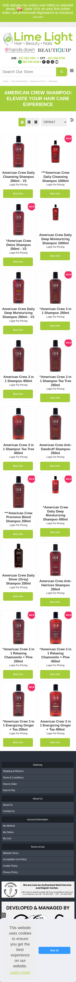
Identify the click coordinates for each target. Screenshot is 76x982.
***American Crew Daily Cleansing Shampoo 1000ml (55, 177)
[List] (28, 122)
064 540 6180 (31, 61)
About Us (8, 805)
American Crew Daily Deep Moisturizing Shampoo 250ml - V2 (18, 313)
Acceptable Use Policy (15, 859)
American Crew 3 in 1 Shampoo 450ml (18, 379)
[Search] (61, 71)
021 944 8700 (56, 58)
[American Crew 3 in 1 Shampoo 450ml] (18, 356)
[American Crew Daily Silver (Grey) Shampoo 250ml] (18, 556)
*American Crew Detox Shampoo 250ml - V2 (18, 245)
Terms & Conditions (13, 777)
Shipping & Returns (13, 771)
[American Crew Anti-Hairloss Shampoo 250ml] (55, 560)
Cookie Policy (10, 865)
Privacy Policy (10, 872)
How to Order (10, 784)
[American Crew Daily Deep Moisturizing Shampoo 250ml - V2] (18, 287)
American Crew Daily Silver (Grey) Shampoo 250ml (18, 579)
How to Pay (9, 790)
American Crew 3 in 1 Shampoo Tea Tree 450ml (18, 449)
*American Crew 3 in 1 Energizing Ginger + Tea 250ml (18, 725)
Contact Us (9, 811)
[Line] (35, 122)
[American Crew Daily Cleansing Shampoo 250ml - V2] (18, 151)
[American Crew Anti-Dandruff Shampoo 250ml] (55, 423)
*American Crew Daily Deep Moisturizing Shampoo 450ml (55, 513)
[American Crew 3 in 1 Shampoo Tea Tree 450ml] (18, 423)
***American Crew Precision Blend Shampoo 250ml (18, 517)
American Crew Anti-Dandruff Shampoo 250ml (55, 449)
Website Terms (11, 853)
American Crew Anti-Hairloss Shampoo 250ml (55, 585)
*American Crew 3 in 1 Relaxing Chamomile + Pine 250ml (18, 655)
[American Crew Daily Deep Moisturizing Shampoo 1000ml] (55, 212)
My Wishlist (9, 825)
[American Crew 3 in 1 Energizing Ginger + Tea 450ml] (55, 700)
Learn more (20, 972)
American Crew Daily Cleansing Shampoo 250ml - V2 (18, 177)
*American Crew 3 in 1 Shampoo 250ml (55, 311)
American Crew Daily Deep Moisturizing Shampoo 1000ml (55, 239)
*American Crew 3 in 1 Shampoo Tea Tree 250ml (55, 381)
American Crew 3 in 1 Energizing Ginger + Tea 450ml (55, 725)
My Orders (8, 832)
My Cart (7, 838)
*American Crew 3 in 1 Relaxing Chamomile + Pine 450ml (55, 655)
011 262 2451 (27, 58)
